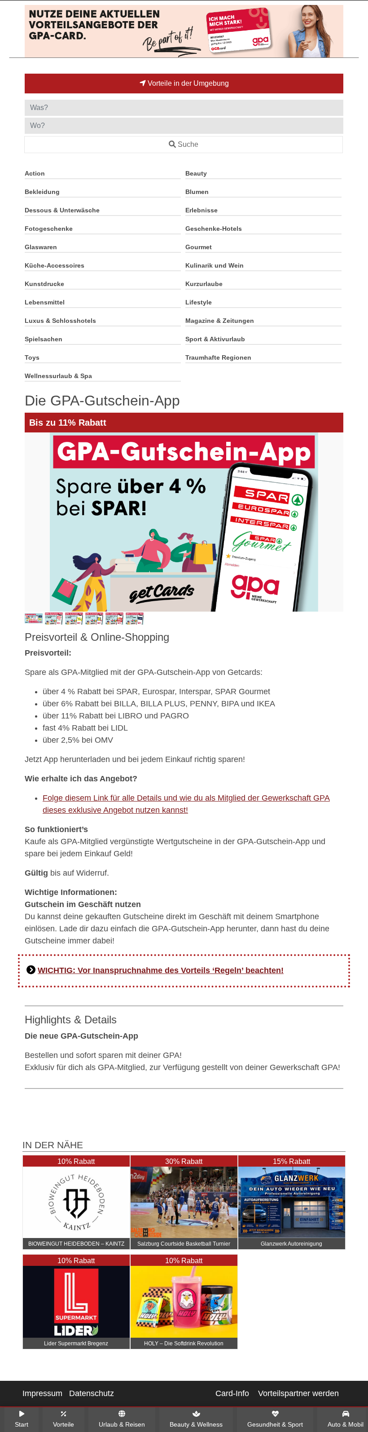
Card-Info (232, 1393)
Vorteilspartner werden (298, 1393)
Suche (188, 144)
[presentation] (33, 522)
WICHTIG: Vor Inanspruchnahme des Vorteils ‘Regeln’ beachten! (161, 970)
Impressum (42, 1393)
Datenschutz (91, 1393)
